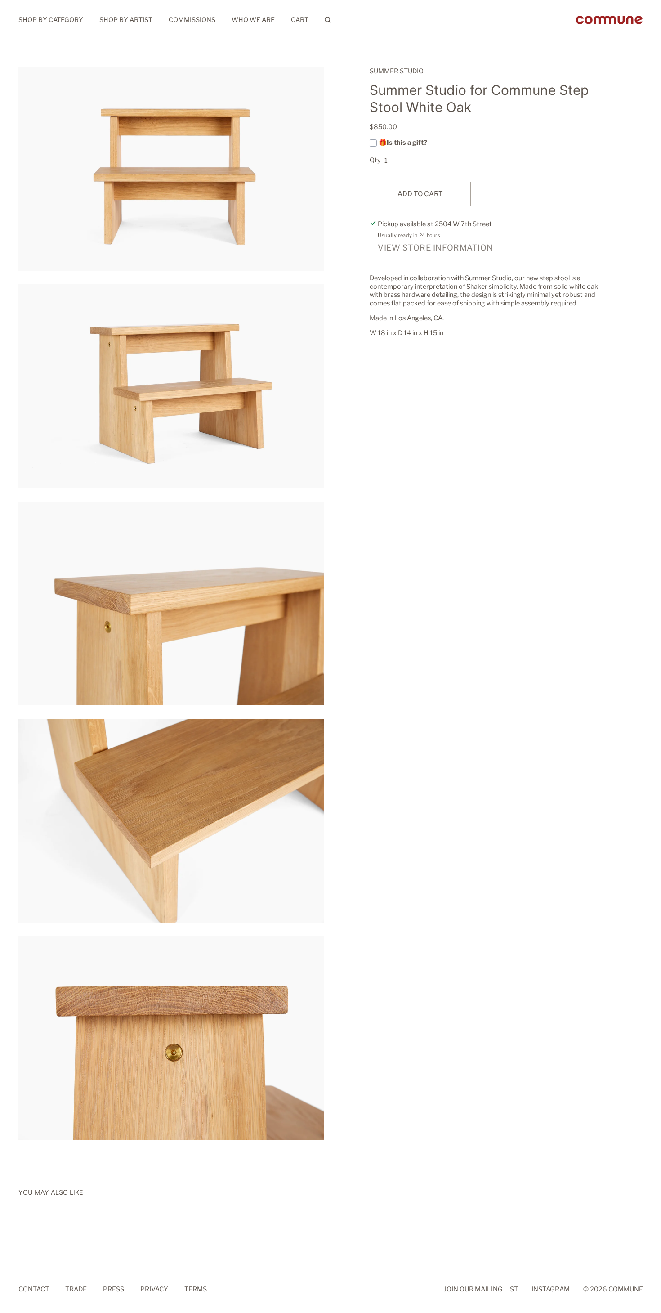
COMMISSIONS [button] (192, 20)
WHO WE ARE (253, 20)
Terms (195, 1290)
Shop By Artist (125, 20)
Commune (625, 1289)
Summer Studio (397, 71)
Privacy (154, 1290)
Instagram (550, 1289)
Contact (33, 1290)
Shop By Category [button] (50, 20)
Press (113, 1290)
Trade (76, 1290)
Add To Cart (420, 194)
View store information (435, 247)
